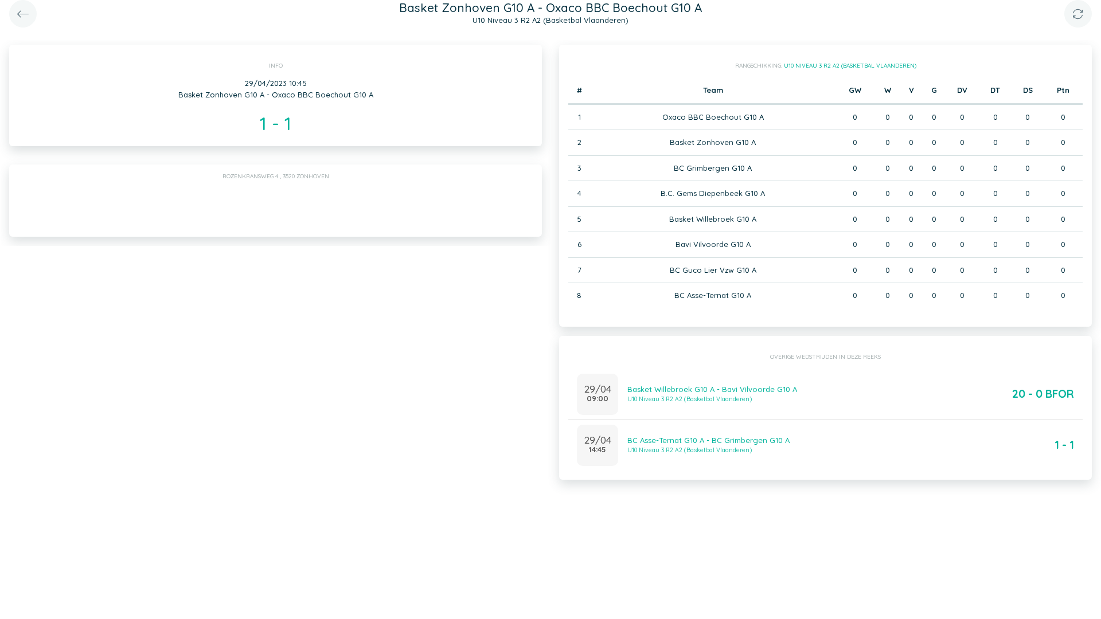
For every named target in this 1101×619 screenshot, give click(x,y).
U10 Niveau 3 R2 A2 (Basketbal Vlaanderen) (850, 65)
